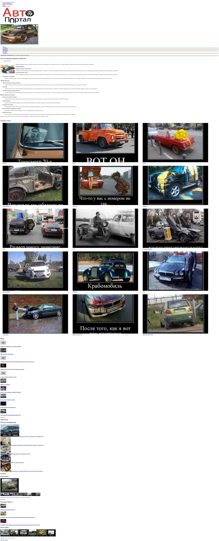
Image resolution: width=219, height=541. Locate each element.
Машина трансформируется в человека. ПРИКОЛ (10, 346)
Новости (4, 47)
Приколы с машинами (5, 384)
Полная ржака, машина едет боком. (7, 399)
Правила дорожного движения (9, 2)
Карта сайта (2, 499)
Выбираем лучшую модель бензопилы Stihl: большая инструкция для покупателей (17, 517)
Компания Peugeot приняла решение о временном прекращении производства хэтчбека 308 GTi (20, 524)
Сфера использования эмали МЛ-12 (7, 509)
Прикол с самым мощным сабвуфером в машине (10, 392)
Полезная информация (7, 3)
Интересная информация (7, 4)
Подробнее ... (3, 417)
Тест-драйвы (5, 48)
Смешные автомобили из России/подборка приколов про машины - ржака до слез (17, 361)
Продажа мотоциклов (20, 64)
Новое (4, 5)
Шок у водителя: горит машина (7, 354)
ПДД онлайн (5, 50)
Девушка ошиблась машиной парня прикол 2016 (10, 415)
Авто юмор (5, 51)
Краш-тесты (5, 49)
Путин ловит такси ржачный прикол (8, 407)
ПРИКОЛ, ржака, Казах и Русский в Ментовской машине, (12, 369)
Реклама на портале (6, 6)
